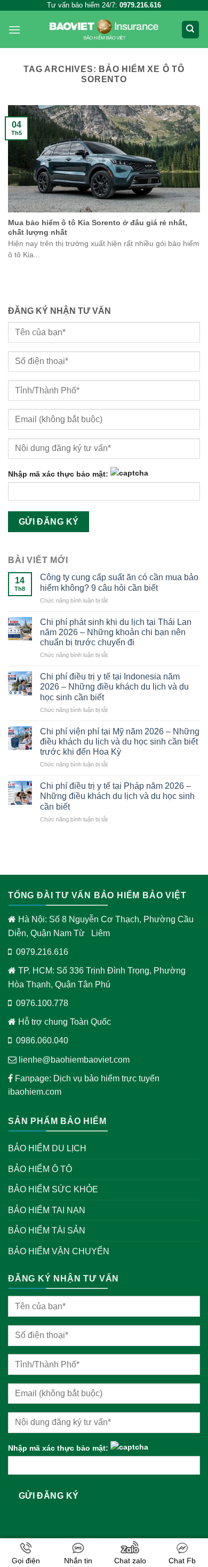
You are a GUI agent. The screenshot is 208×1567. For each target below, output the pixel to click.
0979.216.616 (42, 951)
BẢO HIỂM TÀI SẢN (46, 1230)
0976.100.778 (42, 1003)
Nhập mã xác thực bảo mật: (58, 474)
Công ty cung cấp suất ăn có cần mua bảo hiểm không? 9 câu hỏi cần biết (119, 582)
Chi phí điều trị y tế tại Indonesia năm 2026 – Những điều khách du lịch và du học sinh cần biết (114, 686)
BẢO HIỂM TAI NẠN (46, 1210)
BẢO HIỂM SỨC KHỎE (53, 1189)
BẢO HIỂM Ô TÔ (40, 1169)
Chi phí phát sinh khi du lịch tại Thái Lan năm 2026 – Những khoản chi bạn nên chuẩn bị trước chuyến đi (115, 632)
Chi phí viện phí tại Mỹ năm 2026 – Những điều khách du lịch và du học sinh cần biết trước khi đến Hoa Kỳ (119, 741)
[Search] (190, 29)
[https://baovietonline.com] (104, 29)
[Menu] (14, 30)
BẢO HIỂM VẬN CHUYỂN (58, 1251)
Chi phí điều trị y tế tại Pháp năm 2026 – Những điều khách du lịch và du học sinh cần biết (117, 796)
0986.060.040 (42, 1040)
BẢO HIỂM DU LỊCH (47, 1148)
